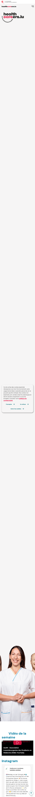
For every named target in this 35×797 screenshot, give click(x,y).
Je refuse (23, 404)
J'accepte (9, 404)
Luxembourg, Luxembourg (15, 770)
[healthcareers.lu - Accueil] (9, 6)
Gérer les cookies (16, 409)
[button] (17, 748)
